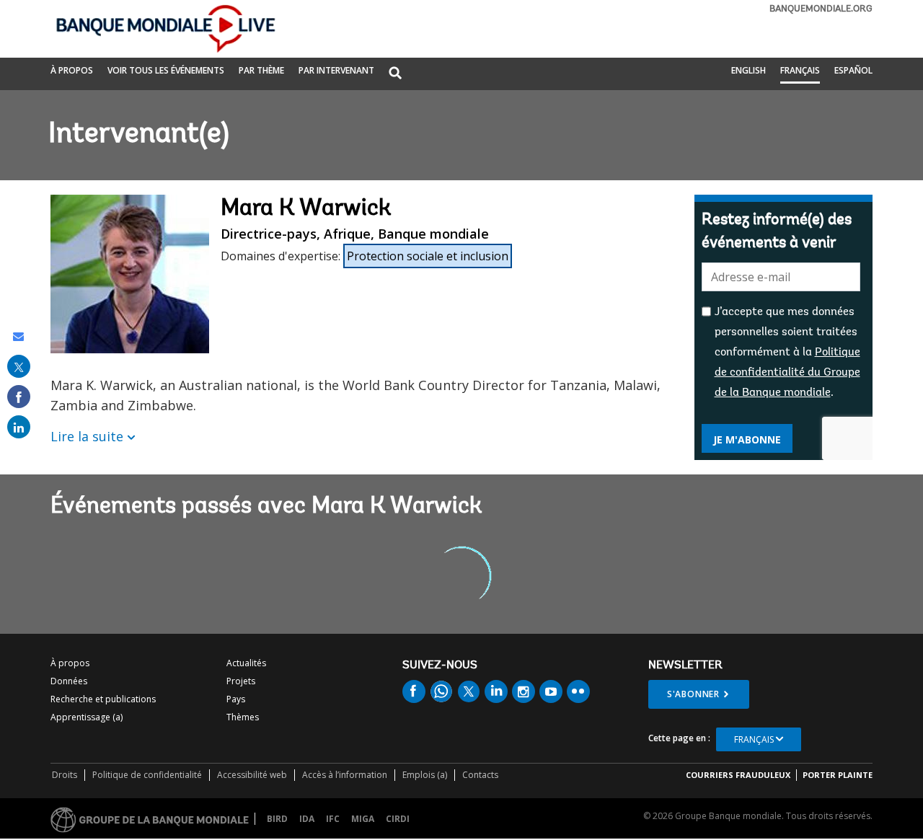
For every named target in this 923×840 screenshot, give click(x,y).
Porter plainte (838, 774)
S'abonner (693, 694)
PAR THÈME (261, 70)
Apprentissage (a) (86, 717)
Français (800, 70)
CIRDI (398, 819)
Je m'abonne (747, 439)
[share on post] (18, 366)
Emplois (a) (424, 775)
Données (68, 681)
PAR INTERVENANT (336, 70)
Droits (64, 775)
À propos (71, 70)
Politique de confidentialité (147, 775)
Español (853, 70)
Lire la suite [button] (86, 436)
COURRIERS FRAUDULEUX (738, 774)
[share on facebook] (18, 396)
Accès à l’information (344, 775)
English (748, 70)
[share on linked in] (18, 426)
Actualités (246, 663)
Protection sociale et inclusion (427, 256)
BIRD (277, 819)
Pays (235, 699)
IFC (333, 819)
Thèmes (242, 717)
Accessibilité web (252, 775)
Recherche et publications (103, 699)
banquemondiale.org (821, 9)
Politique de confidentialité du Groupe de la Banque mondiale (787, 373)
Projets (240, 681)
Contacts (480, 775)
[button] (395, 74)
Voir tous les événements (165, 70)
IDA (306, 819)
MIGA (362, 819)
